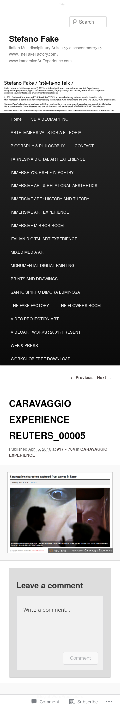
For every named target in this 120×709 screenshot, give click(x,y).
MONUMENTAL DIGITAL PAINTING (42, 265)
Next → (104, 377)
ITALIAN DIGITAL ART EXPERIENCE (44, 238)
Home (16, 119)
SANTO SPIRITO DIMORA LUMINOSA (45, 292)
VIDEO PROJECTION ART (35, 318)
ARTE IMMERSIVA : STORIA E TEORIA (46, 132)
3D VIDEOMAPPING (49, 119)
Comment (80, 658)
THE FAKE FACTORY (30, 305)
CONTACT (84, 145)
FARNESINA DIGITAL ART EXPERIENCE (48, 159)
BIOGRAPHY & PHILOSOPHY (38, 145)
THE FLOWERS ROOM (80, 305)
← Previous (82, 377)
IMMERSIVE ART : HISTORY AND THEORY (50, 198)
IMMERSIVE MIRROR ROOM (37, 225)
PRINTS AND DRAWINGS (34, 278)
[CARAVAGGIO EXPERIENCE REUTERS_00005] (60, 512)
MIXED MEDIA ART (28, 252)
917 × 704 (66, 449)
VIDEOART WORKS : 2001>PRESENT (46, 332)
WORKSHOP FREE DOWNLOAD (41, 358)
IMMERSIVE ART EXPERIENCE (40, 212)
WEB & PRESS (24, 345)
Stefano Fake (34, 38)
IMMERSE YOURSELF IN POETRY (42, 172)
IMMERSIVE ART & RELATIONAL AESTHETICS (54, 185)
